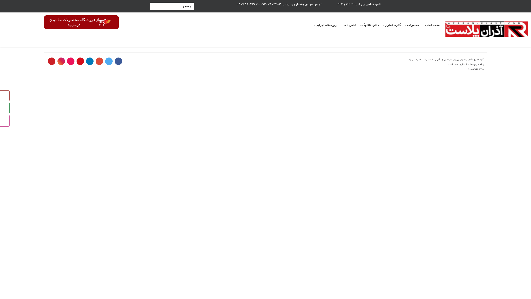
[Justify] (152, 6)
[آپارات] (70, 61)
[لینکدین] (90, 61)
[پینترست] (51, 61)
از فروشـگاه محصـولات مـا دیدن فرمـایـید (74, 22)
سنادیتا (466, 64)
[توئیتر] (109, 61)
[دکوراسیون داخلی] (486, 29)
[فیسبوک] (118, 61)
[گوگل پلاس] (99, 61)
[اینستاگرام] (61, 61)
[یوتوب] (80, 61)
